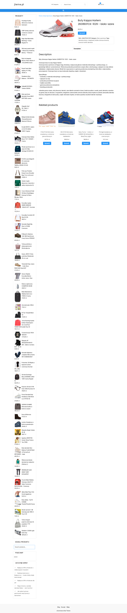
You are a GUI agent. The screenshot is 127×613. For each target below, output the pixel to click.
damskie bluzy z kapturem (86, 40)
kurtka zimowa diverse (102, 40)
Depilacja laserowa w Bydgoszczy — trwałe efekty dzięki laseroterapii (24, 575)
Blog (58, 607)
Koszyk (63, 607)
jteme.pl (19, 4)
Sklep (68, 607)
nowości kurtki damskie (86, 42)
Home (40, 16)
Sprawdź (82, 33)
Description (77, 48)
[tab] (77, 49)
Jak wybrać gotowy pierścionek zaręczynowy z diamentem (22, 593)
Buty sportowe (48, 16)
